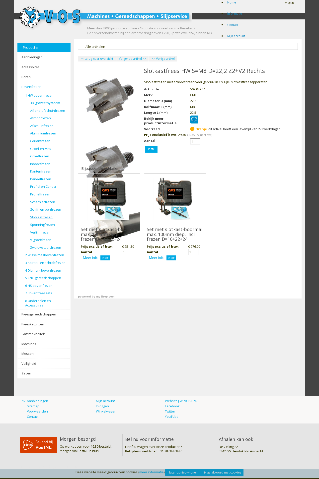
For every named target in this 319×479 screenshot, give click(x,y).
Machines (28, 344)
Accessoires (30, 67)
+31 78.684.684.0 (170, 451)
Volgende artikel (130, 59)
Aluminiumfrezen (43, 133)
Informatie (234, 13)
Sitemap (33, 406)
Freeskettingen (32, 324)
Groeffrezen (39, 156)
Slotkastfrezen (41, 217)
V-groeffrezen (40, 240)
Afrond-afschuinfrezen (47, 110)
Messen (27, 353)
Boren (26, 77)
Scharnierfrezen (42, 202)
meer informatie (151, 472)
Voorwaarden (37, 411)
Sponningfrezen (42, 224)
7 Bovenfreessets (38, 293)
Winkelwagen (106, 411)
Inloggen (102, 406)
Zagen (26, 373)
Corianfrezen (40, 141)
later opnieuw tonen (183, 472)
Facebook (172, 406)
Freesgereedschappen (38, 314)
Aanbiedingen (32, 57)
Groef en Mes (40, 148)
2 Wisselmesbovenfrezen (44, 255)
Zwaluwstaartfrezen (45, 247)
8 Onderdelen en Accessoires (38, 303)
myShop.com (105, 296)
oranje (201, 129)
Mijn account (236, 36)
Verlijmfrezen (40, 232)
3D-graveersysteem (45, 103)
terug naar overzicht (96, 59)
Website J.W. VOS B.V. (181, 401)
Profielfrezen (40, 194)
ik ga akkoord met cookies (222, 472)
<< (154, 59)
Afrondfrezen (40, 118)
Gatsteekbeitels (33, 334)
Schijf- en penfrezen (45, 209)
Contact (232, 25)
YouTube (171, 416)
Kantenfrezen (40, 171)
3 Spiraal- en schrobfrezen (45, 262)
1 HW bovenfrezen (39, 95)
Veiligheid (28, 363)
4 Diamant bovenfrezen (43, 270)
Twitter (170, 411)
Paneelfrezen (40, 179)
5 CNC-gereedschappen (43, 278)
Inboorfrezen (40, 164)
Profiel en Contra (43, 186)
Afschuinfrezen (42, 125)
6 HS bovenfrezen (39, 285)
